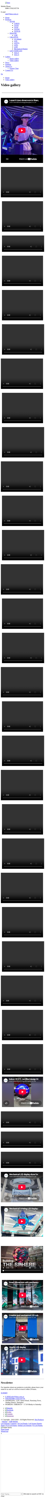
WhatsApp (4, 1431)
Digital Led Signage (25, 1425)
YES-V (16, 55)
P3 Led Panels (37, 1425)
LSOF (16, 27)
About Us (8, 66)
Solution (8, 64)
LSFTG (16, 43)
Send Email (5, 1429)
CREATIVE (14, 37)
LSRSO (17, 23)
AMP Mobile (13, 1421)
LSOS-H (17, 31)
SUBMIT (4, 1393)
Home (7, 18)
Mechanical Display (21, 49)
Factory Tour (14, 68)
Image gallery (14, 59)
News (7, 62)
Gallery (7, 57)
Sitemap (4, 1421)
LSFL (16, 45)
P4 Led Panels (23, 1423)
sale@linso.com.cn (11, 14)
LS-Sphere (17, 39)
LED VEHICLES (16, 51)
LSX (15, 41)
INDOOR (13, 33)
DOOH (12, 21)
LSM (16, 47)
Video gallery (14, 61)
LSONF (17, 29)
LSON (16, 25)
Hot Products (39, 1420)
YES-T (16, 53)
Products (8, 20)
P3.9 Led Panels (11, 1425)
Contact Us (9, 70)
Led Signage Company (9, 1423)
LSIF (16, 35)
